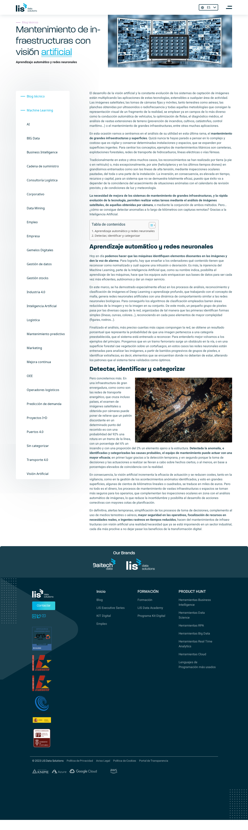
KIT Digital (103, 616)
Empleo (32, 222)
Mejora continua (39, 362)
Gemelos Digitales (40, 250)
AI (28, 124)
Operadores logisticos (43, 390)
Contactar (44, 605)
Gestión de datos (39, 264)
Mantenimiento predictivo (46, 334)
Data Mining (36, 208)
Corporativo (35, 194)
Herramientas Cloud (192, 654)
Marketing (34, 348)
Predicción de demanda (44, 404)
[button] (150, 225)
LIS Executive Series (110, 608)
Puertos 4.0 (35, 432)
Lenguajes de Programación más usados (197, 664)
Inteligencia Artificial (42, 306)
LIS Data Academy (150, 608)
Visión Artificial (37, 474)
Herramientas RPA (191, 625)
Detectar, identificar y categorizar (117, 235)
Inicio (101, 591)
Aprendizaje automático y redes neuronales (125, 231)
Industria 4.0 (36, 292)
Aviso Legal (103, 761)
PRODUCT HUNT (192, 591)
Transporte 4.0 (37, 460)
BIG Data (33, 138)
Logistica (33, 320)
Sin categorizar (38, 446)
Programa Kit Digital (151, 616)
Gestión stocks (37, 278)
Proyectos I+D (37, 418)
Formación (145, 600)
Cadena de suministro (43, 166)
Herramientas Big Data (194, 633)
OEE (30, 376)
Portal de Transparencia (153, 761)
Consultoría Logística (42, 180)
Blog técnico (36, 96)
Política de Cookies (124, 761)
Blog (99, 600)
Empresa (33, 236)
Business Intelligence (42, 152)
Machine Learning (40, 110)
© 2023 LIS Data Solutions (48, 761)
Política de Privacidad (80, 761)
